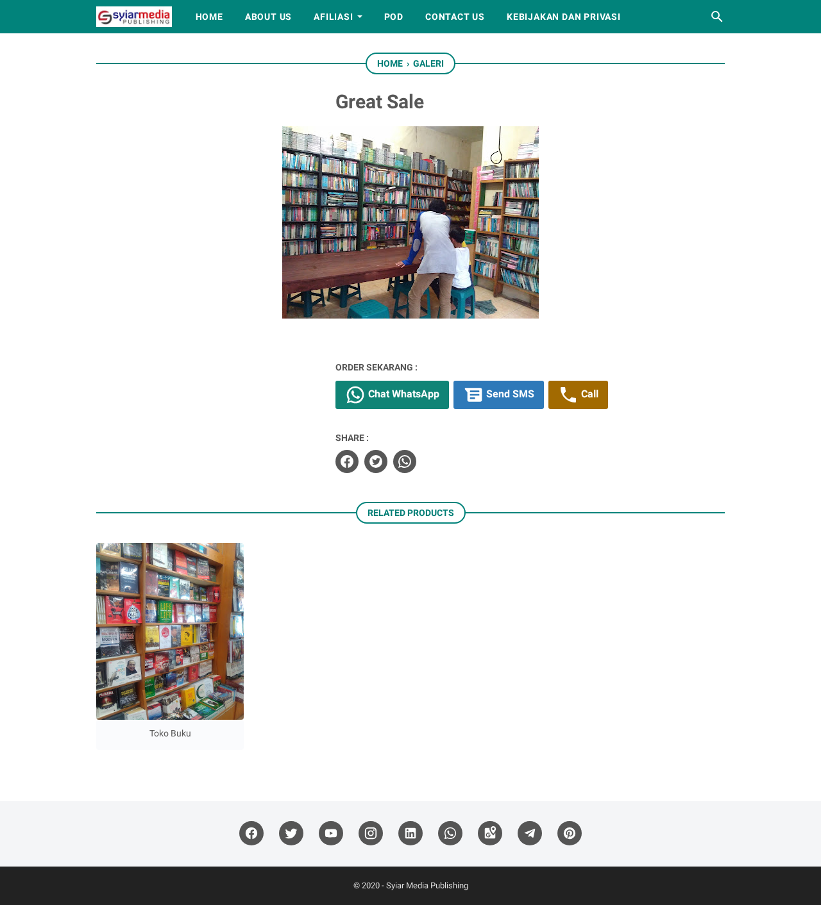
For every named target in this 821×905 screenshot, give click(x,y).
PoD (393, 17)
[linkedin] (410, 833)
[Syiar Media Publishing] (134, 16)
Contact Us (455, 17)
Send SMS (509, 394)
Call (588, 394)
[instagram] (371, 833)
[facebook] (347, 461)
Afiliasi (333, 17)
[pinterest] (569, 833)
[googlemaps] (490, 833)
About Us (268, 17)
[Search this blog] (717, 16)
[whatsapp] (404, 461)
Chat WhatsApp (402, 394)
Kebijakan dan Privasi (564, 17)
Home (209, 17)
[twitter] (375, 461)
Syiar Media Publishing (427, 885)
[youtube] (331, 833)
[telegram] (530, 833)
